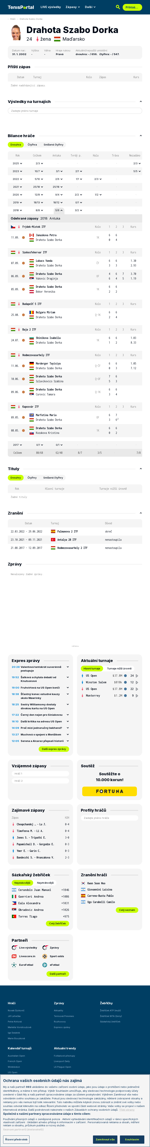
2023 (16, 171)
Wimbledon (14, 1067)
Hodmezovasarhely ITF (36, 355)
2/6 (57, 178)
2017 (16, 444)
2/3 (38, 163)
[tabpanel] (75, 304)
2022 (16, 178)
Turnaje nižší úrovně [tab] (119, 668)
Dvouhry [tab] (16, 477)
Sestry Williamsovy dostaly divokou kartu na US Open (38, 706)
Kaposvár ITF (30, 406)
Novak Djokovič (16, 1010)
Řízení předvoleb (16, 1139)
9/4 (57, 194)
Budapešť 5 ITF (32, 304)
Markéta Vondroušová (19, 1027)
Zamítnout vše (105, 1139)
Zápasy (71, 7)
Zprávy (54, 947)
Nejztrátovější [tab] (45, 882)
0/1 (77, 202)
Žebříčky (106, 1003)
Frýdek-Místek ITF (34, 226)
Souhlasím (132, 1139)
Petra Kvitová (15, 1021)
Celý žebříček (57, 923)
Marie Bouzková (16, 1038)
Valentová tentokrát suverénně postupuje (41, 668)
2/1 (77, 171)
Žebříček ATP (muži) (110, 1010)
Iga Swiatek (14, 1032)
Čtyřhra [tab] (32, 144)
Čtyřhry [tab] (32, 477)
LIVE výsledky (51, 7)
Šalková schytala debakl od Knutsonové (38, 679)
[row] (75, 163)
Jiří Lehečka (14, 1016)
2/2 (77, 194)
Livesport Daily (62, 1061)
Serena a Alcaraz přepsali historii (42, 740)
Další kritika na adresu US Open (41, 721)
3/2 (77, 210)
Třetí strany (127, 1109)
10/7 (37, 171)
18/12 (56, 202)
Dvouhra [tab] (16, 144)
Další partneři (58, 973)
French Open (15, 1061)
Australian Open (16, 1055)
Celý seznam (127, 909)
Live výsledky (28, 947)
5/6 (57, 210)
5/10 (37, 178)
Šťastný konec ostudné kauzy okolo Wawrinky (40, 695)
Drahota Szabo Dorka (31, 19)
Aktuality (58, 1010)
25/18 (36, 186)
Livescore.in (27, 956)
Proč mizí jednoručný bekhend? (41, 727)
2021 (16, 186)
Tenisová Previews (64, 1016)
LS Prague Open (62, 1067)
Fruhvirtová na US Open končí (40, 687)
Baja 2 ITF (29, 329)
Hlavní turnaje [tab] (92, 668)
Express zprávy (62, 1027)
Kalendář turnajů (19, 1048)
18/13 (37, 202)
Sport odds (57, 956)
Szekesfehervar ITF (34, 252)
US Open (12, 1072)
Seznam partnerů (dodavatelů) (23, 1129)
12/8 (37, 194)
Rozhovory (60, 1021)
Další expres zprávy (54, 748)
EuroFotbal (26, 964)
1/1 (77, 178)
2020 (16, 194)
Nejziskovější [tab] (22, 882)
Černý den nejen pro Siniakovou (41, 714)
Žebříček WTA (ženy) (111, 1016)
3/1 (57, 171)
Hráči (12, 19)
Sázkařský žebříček (110, 1021)
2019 (16, 202)
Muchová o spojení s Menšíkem (41, 734)
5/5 (135, 171)
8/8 (38, 210)
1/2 (96, 194)
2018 (16, 210)
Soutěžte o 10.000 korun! (109, 777)
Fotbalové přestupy (64, 1055)
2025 (16, 163)
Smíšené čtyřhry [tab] (53, 144)
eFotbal (54, 964)
